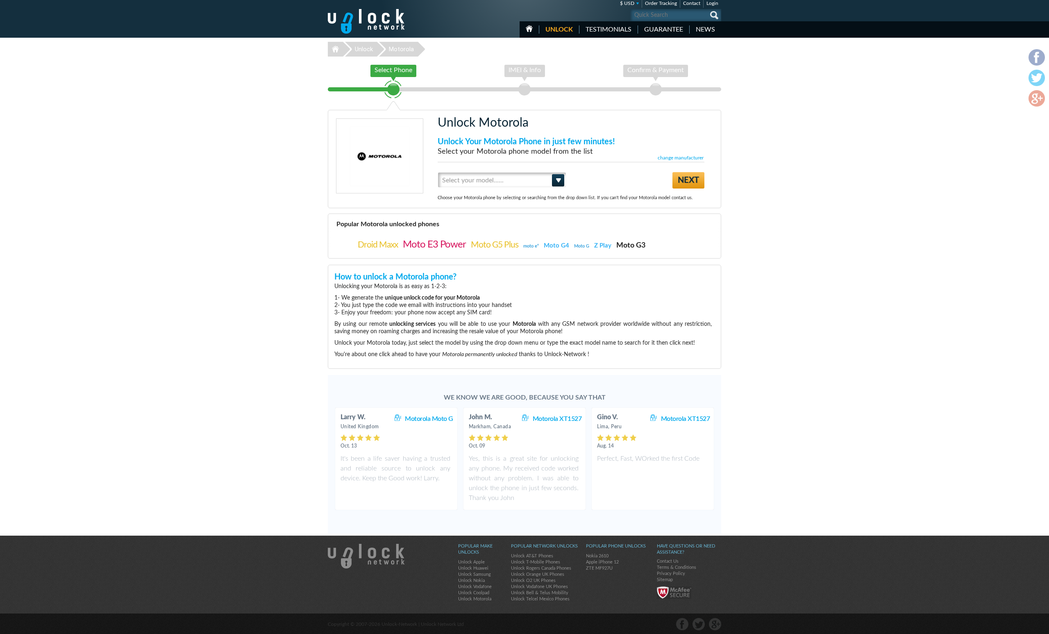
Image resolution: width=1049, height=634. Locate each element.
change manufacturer (681, 157)
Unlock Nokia (471, 580)
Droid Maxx (378, 245)
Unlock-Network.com (366, 556)
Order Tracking (661, 3)
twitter (699, 624)
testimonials (608, 29)
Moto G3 (630, 245)
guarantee (663, 29)
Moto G (581, 246)
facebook (682, 624)
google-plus (715, 624)
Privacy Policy (671, 573)
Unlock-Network (366, 21)
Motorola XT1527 (557, 419)
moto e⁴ (531, 246)
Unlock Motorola (474, 599)
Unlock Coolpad (473, 593)
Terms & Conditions (676, 567)
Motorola (401, 49)
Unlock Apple (471, 562)
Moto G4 (556, 246)
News (705, 29)
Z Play (602, 246)
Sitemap (665, 579)
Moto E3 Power (434, 245)
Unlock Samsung (474, 574)
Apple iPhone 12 (602, 562)
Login (712, 3)
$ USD (627, 3)
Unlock (559, 29)
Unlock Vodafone (475, 586)
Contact (691, 3)
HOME (529, 28)
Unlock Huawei (473, 568)
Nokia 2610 (597, 556)
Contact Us (668, 561)
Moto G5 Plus (494, 245)
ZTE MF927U (599, 568)
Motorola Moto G (429, 419)
